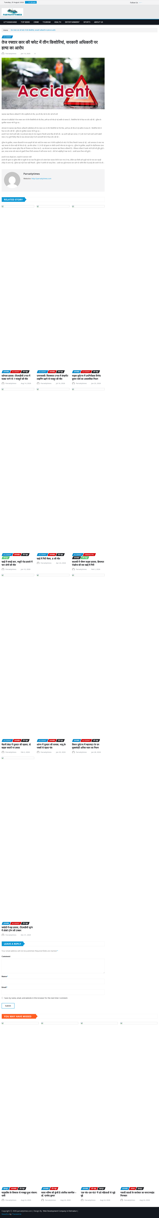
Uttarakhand (10, 22)
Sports (87, 22)
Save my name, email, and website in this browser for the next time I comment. (36, 998)
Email (4, 987)
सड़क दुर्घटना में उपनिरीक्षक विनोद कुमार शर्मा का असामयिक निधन (86, 377)
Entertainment (72, 22)
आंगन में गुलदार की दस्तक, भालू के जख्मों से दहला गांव (51, 746)
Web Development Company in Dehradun (60, 1211)
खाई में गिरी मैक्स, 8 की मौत (48, 558)
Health (57, 22)
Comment (6, 956)
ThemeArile (16, 1214)
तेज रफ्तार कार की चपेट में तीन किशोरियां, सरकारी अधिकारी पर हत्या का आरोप (33, 30)
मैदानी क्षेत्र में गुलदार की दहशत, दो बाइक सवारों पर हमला (16, 746)
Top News (25, 22)
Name (5, 976)
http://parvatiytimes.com (41, 178)
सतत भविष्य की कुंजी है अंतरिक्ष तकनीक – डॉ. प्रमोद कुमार (58, 1194)
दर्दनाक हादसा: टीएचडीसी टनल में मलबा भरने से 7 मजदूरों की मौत (16, 377)
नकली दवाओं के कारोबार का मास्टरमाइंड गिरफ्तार (137, 1194)
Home (5, 30)
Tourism (47, 22)
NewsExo (5, 1214)
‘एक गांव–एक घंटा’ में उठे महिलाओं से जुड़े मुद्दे (98, 1194)
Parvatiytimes (11, 53)
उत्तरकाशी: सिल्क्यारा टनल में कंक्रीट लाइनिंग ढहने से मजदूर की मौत (52, 377)
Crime (36, 22)
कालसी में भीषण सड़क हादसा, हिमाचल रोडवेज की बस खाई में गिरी (88, 563)
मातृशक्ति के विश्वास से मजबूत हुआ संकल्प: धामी (19, 1194)
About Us (98, 22)
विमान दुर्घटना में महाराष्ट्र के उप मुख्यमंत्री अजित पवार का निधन (85, 746)
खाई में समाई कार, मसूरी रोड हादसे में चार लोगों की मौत (17, 563)
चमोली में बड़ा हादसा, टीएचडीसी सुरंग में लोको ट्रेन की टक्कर (17, 929)
